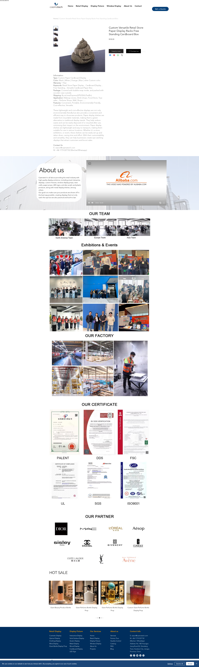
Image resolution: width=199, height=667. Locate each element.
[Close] (196, 663)
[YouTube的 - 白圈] (137, 655)
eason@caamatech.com (140, 636)
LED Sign (73, 651)
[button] (116, 51)
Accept (190, 664)
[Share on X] (122, 55)
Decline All (179, 664)
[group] (99, 598)
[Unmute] (92, 202)
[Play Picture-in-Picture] (160, 202)
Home (55, 19)
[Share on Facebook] (110, 55)
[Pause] (89, 202)
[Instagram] (143, 655)
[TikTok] (134, 655)
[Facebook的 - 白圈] (131, 655)
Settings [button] (170, 664)
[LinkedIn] (140, 655)
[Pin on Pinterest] (114, 55)
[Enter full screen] (163, 202)
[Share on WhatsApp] (118, 55)
